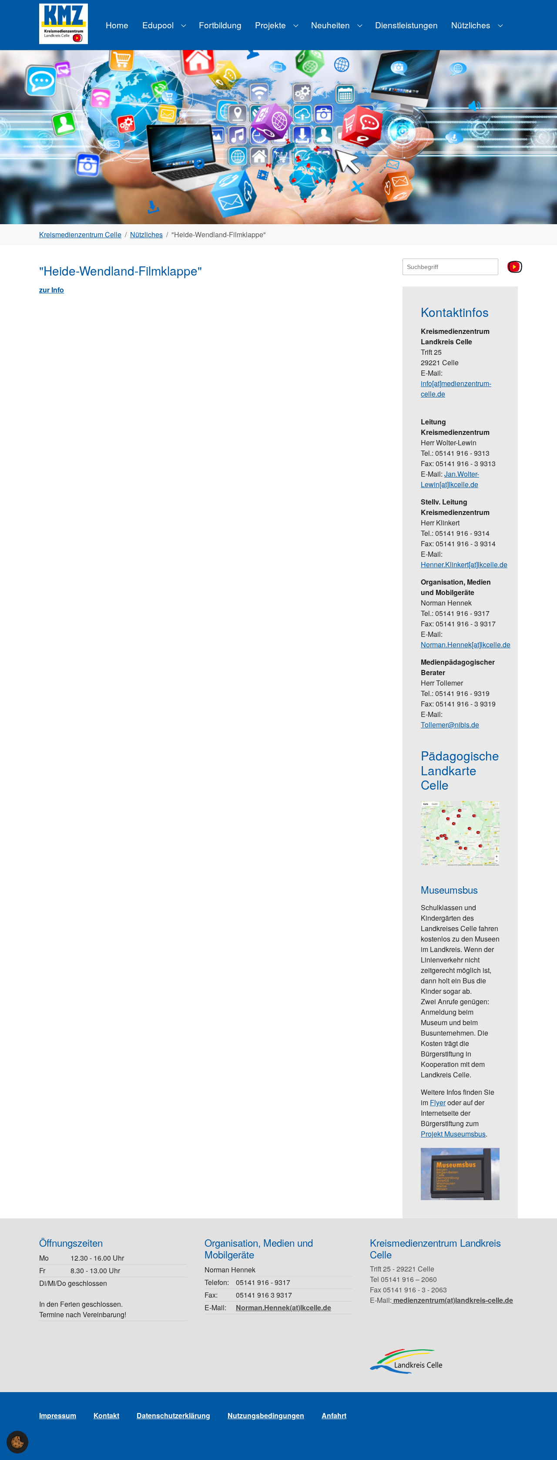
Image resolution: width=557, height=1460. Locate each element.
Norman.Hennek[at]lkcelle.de (465, 644)
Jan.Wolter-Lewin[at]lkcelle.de (450, 479)
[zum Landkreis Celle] (406, 1361)
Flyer (438, 1102)
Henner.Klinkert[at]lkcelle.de (464, 564)
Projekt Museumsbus (453, 1134)
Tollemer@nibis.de (450, 725)
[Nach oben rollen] (537, 1440)
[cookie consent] (17, 1442)
